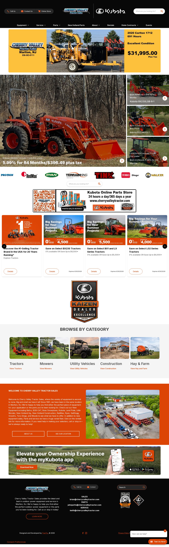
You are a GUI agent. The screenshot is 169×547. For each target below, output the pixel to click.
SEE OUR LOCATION (63, 434)
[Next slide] (165, 246)
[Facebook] (83, 533)
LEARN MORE (37, 516)
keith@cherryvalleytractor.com (84, 510)
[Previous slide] (4, 246)
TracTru (45, 533)
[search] (162, 11)
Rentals (110, 25)
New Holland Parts (76, 25)
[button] (11, 11)
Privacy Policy (123, 533)
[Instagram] (86, 533)
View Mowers (46, 368)
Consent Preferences (16, 542)
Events (149, 25)
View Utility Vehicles (78, 368)
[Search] (144, 487)
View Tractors (16, 368)
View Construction (108, 368)
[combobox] (149, 11)
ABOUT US (28, 434)
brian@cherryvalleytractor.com (84, 499)
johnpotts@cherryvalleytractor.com (84, 505)
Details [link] (10, 271)
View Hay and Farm (138, 368)
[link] (44, 11)
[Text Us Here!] (157, 542)
